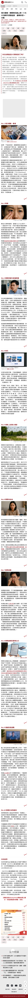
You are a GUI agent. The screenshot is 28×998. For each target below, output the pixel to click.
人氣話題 (9, 6)
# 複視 (18, 28)
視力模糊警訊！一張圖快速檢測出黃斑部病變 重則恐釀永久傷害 (14, 976)
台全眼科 (7, 773)
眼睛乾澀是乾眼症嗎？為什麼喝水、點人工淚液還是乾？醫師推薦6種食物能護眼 (14, 962)
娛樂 (12, 9)
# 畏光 (9, 30)
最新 (3, 9)
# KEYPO (4, 33)
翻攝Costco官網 (10, 368)
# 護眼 (8, 28)
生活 (21, 9)
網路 (12, 826)
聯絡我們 (14, 989)
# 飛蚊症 (15, 30)
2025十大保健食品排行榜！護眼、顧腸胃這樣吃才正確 (14, 967)
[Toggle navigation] (26, 2)
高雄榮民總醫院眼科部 (11, 241)
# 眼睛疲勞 (21, 30)
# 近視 (13, 28)
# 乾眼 (23, 28)
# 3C (3, 28)
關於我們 (7, 989)
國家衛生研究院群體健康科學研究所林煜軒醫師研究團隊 (14, 672)
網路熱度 (15, 6)
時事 (16, 9)
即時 (7, 9)
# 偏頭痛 (4, 30)
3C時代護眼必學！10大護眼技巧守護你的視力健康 (14, 957)
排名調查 (3, 6)
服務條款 (21, 989)
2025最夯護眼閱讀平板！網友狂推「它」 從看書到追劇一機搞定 (13, 971)
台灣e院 (11, 604)
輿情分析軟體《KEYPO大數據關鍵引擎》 (14, 82)
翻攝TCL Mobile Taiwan (12, 141)
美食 (25, 9)
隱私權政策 (14, 991)
